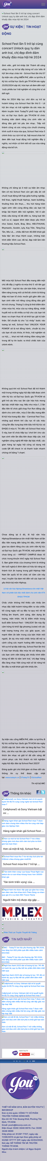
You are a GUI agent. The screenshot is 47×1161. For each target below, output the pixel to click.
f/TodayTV (25, 777)
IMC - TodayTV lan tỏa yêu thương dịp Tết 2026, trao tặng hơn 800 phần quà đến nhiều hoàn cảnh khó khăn (22, 959)
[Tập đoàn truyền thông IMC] (33, 1061)
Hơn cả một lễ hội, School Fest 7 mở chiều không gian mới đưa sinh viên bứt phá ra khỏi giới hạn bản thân (23, 1029)
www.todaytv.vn (12, 777)
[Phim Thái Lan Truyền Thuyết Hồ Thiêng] (19, 932)
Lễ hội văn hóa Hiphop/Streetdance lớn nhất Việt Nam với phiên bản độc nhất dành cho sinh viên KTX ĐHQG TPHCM (23, 593)
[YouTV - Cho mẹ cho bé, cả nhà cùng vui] (27, 1061)
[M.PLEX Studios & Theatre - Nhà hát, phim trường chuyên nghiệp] (20, 1061)
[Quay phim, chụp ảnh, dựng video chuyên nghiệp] (14, 1061)
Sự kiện (16, 27)
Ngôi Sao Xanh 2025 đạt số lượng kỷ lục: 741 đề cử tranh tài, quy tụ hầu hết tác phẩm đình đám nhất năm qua (23, 977)
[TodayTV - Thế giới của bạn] (30, 1061)
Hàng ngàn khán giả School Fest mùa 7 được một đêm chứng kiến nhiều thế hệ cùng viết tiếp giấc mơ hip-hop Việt (23, 1011)
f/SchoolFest (36, 777)
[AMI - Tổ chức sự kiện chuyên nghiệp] (17, 1061)
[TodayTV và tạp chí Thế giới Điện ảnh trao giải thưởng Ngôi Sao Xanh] (24, 1061)
